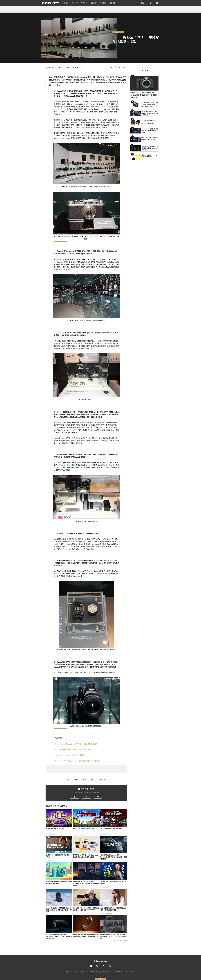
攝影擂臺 (112, 3)
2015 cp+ (103, 779)
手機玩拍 (103, 3)
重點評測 (94, 3)
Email (123, 67)
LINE (115, 67)
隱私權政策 (106, 972)
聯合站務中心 (130, 972)
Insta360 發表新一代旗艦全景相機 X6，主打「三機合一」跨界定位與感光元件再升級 (59, 910)
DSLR (68, 779)
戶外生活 (75, 3)
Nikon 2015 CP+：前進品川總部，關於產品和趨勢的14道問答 (76, 761)
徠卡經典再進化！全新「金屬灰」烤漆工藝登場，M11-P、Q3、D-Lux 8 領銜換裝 (113, 936)
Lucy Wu (52, 68)
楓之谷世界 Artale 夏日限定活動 (111, 828)
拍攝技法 (65, 3)
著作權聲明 (95, 972)
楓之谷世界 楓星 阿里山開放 (55, 828)
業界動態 (84, 3)
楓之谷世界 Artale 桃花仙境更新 (83, 828)
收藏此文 (78, 68)
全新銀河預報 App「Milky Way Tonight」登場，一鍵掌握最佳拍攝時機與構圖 (86, 883)
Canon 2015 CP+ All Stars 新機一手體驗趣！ (70, 755)
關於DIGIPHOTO (71, 972)
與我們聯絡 (118, 972)
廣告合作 (84, 972)
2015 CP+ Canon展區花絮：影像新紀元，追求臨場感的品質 (76, 744)
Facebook (111, 67)
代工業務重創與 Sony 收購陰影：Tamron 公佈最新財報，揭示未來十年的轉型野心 (113, 857)
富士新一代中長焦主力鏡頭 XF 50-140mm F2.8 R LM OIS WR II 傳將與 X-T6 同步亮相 (59, 936)
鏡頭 (84, 779)
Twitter (119, 67)
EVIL (76, 779)
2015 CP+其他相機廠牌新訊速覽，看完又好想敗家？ (73, 750)
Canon (93, 779)
